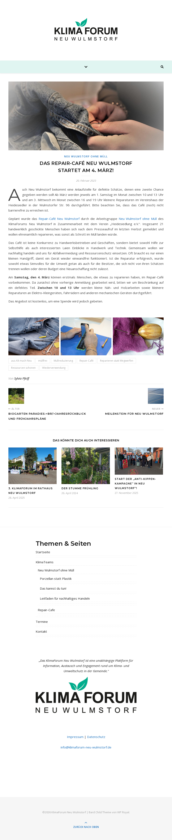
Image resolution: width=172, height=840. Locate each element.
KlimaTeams (44, 562)
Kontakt (41, 631)
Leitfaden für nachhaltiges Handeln (65, 598)
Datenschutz (96, 737)
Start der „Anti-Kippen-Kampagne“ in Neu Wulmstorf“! (135, 483)
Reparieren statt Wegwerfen (116, 360)
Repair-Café (86, 360)
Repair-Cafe (46, 610)
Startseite (43, 552)
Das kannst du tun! (53, 588)
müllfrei (42, 360)
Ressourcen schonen (23, 368)
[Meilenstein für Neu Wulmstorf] (156, 396)
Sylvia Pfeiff (21, 378)
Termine (42, 621)
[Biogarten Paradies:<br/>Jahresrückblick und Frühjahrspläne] (16, 396)
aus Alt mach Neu (21, 360)
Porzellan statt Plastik (56, 578)
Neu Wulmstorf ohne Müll (86, 156)
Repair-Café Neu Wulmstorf (59, 219)
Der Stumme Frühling (79, 488)
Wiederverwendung (53, 368)
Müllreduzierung (63, 360)
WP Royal (123, 812)
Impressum (75, 737)
